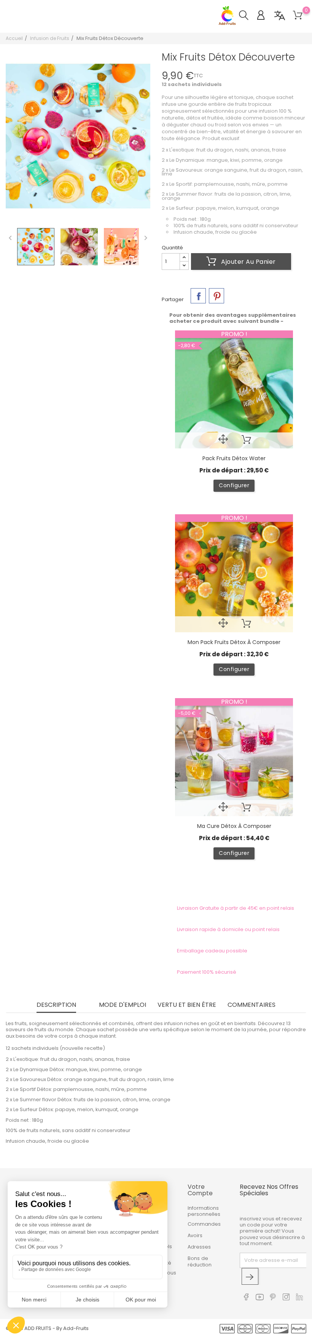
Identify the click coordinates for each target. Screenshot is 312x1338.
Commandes (204, 1224)
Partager (198, 296)
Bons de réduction (200, 1261)
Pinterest (216, 296)
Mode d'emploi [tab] (122, 1005)
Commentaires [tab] (251, 1005)
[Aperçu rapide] (223, 440)
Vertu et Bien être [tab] (187, 1005)
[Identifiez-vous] (264, 16)
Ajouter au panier (248, 261)
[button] (247, 16)
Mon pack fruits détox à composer (234, 642)
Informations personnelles (204, 1211)
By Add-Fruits (72, 1328)
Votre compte (200, 1190)
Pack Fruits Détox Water (234, 458)
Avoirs (195, 1236)
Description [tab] (56, 1005)
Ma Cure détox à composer (234, 826)
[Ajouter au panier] (246, 440)
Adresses (199, 1247)
